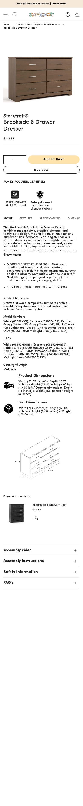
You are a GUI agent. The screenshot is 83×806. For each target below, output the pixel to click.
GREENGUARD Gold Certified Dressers (38, 25)
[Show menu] (5, 14)
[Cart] (77, 14)
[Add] (35, 517)
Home (6, 25)
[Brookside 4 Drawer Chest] (16, 512)
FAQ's (8, 583)
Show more (12, 255)
